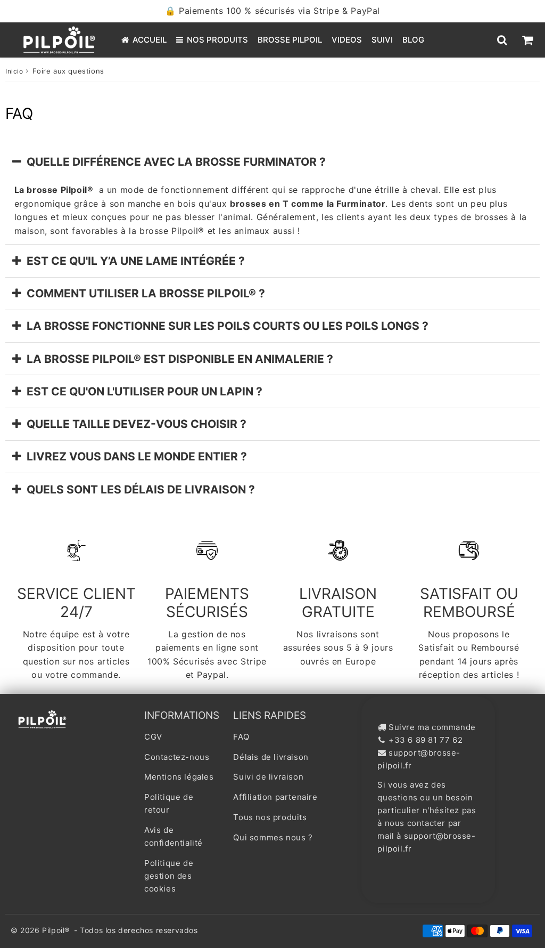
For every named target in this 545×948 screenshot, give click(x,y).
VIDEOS (347, 40)
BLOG (413, 40)
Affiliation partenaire (275, 797)
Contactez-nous (176, 757)
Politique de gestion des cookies (168, 876)
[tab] (272, 162)
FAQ (241, 737)
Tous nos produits (270, 817)
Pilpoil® (56, 930)
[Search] (502, 40)
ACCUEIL (150, 40)
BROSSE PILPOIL (290, 40)
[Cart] (527, 40)
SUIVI (382, 40)
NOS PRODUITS (217, 40)
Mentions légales (179, 777)
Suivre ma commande (432, 727)
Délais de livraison (270, 757)
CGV (153, 737)
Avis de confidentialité (173, 836)
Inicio (14, 71)
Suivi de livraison (268, 777)
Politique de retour (168, 803)
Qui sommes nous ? (272, 837)
